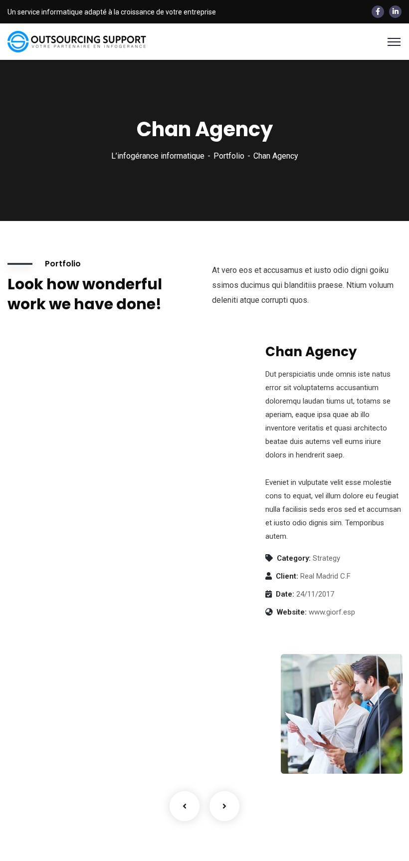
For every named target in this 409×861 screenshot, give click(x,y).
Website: (292, 612)
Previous (185, 806)
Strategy (308, 753)
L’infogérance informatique (157, 156)
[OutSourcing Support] (77, 41)
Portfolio (228, 156)
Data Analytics (326, 738)
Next (224, 806)
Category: (294, 558)
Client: (287, 576)
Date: (285, 594)
